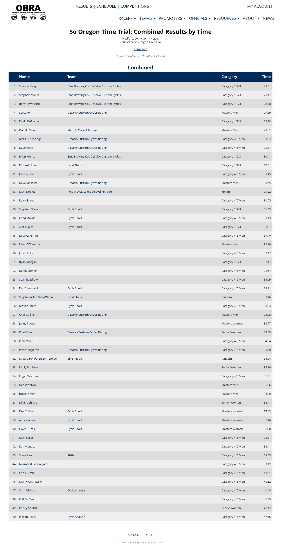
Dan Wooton (27, 385)
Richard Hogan (28, 165)
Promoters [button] (171, 18)
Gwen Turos (27, 429)
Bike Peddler (75, 359)
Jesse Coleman (28, 235)
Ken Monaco (27, 446)
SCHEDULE (106, 6)
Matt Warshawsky (31, 482)
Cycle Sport (74, 174)
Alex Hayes (26, 227)
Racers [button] (126, 18)
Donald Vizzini (28, 130)
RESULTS (84, 6)
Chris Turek (26, 473)
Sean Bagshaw (28, 279)
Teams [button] (146, 18)
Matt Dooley (27, 192)
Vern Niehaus (28, 490)
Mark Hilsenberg (30, 139)
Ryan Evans (26, 200)
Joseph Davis (27, 517)
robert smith (27, 394)
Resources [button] (225, 18)
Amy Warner (27, 420)
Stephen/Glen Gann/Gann (36, 297)
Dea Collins (26, 411)
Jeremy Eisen (27, 174)
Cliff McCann (27, 499)
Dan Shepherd (28, 288)
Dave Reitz (26, 148)
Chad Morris (27, 218)
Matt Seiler (26, 438)
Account (134, 534)
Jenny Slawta (27, 323)
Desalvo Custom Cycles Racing (87, 112)
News (268, 18)
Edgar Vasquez (28, 376)
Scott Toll (25, 112)
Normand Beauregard (33, 464)
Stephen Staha (28, 209)
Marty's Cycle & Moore (82, 130)
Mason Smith (27, 306)
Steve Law (25, 455)
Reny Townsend (29, 104)
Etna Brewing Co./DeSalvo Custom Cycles (94, 86)
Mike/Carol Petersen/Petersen (38, 359)
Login (149, 534)
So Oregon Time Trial (147, 42)
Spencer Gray (27, 86)
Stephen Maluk (29, 95)
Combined (140, 49)
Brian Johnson (28, 156)
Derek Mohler (28, 271)
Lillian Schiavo (28, 402)
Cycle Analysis (76, 490)
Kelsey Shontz (28, 508)
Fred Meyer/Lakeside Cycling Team (90, 192)
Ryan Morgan (28, 262)
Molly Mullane (28, 367)
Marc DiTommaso (30, 244)
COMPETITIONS (135, 6)
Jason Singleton (29, 350)
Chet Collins (26, 315)
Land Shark (74, 165)
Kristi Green (26, 332)
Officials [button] (198, 18)
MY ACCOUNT (259, 6)
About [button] (250, 18)
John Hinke (26, 253)
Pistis (70, 455)
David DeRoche (29, 121)
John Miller (26, 341)
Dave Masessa (28, 183)
